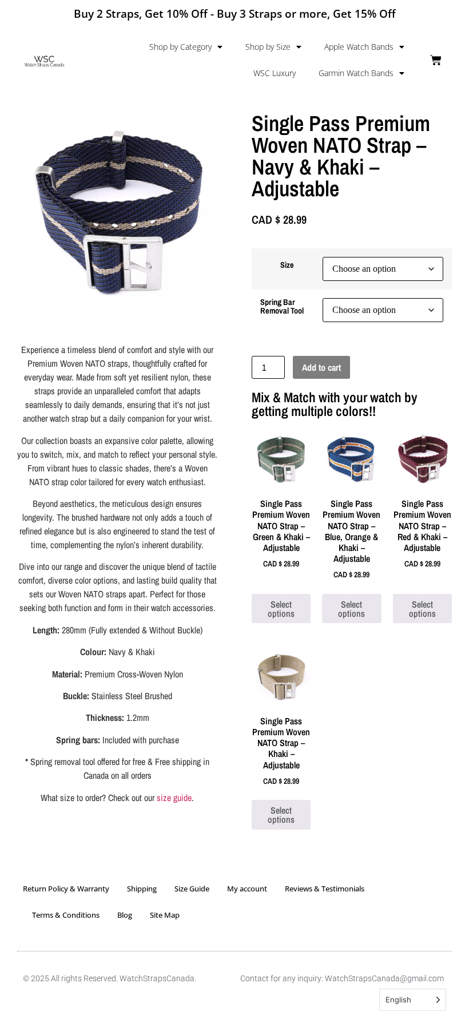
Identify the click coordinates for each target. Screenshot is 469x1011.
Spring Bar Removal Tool (282, 306)
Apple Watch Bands (359, 46)
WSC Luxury (274, 73)
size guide (174, 797)
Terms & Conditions (66, 915)
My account (247, 888)
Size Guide (191, 888)
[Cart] (436, 60)
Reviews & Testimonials (324, 888)
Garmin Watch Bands (356, 73)
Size (287, 265)
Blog (124, 915)
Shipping (142, 888)
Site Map (165, 915)
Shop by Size (268, 46)
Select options (281, 609)
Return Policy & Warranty (66, 888)
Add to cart (321, 367)
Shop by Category (180, 46)
